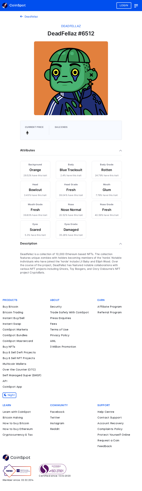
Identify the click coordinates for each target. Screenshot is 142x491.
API (5, 381)
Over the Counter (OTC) (19, 370)
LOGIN (124, 5)
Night (11, 395)
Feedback (104, 446)
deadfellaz (71, 26)
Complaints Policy (109, 429)
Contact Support (109, 418)
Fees (53, 324)
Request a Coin (108, 441)
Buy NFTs (9, 347)
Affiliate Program (109, 307)
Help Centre (105, 412)
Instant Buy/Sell (14, 318)
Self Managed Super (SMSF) (22, 375)
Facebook (57, 412)
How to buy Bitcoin (16, 423)
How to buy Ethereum (18, 429)
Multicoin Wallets (14, 364)
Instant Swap (12, 324)
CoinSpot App (12, 387)
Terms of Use (59, 330)
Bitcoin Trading (13, 312)
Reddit (55, 429)
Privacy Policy (59, 335)
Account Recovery (110, 423)
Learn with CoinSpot (17, 412)
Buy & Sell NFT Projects (19, 358)
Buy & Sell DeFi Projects (19, 353)
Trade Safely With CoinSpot (69, 312)
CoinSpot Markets (15, 330)
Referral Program (109, 312)
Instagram (57, 423)
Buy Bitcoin (10, 307)
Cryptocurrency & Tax (18, 435)
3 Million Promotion (63, 347)
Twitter (55, 418)
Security (56, 307)
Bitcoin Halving (13, 418)
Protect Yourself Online (113, 435)
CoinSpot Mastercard (18, 341)
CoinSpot (20, 458)
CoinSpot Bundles (15, 335)
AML (53, 341)
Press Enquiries (60, 318)
